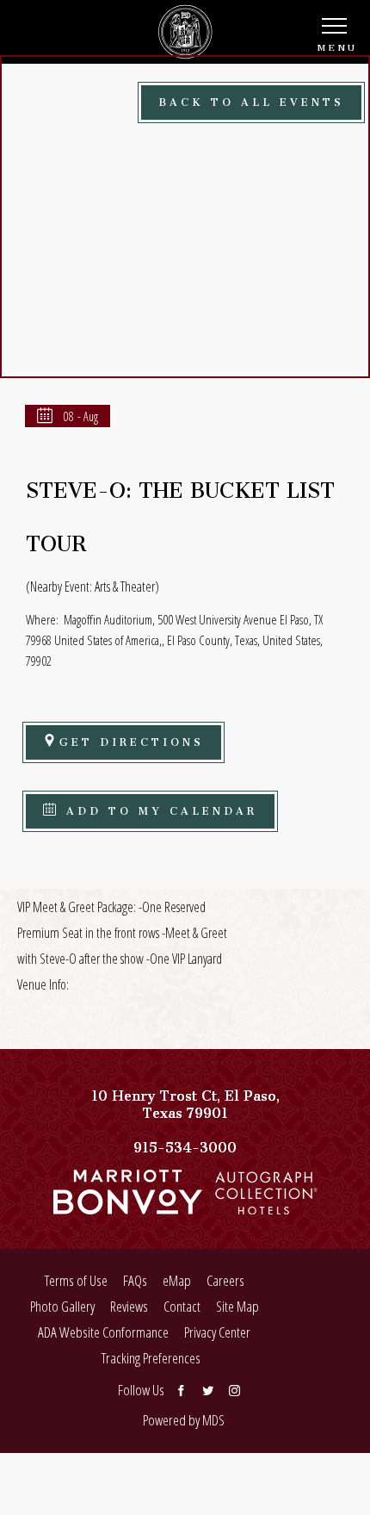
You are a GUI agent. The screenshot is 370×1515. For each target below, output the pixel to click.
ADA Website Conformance (103, 1332)
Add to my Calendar (158, 808)
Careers (225, 1280)
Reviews (129, 1306)
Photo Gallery (62, 1306)
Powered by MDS (184, 1420)
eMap (177, 1280)
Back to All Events (251, 99)
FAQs (135, 1280)
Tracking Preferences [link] (151, 1358)
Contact (181, 1306)
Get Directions (131, 739)
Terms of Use (76, 1280)
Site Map (237, 1306)
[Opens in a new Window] (127, 1206)
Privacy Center (217, 1332)
